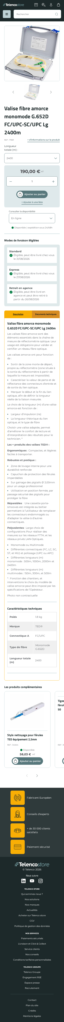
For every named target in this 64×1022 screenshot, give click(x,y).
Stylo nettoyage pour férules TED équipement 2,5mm (25, 737)
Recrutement (32, 988)
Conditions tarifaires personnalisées (32, 959)
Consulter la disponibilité (22, 211)
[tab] (18, 314)
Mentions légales (32, 1016)
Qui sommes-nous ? (32, 894)
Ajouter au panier (34, 194)
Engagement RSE (32, 977)
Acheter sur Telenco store (32, 915)
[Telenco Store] (13, 5)
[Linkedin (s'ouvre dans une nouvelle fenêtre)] (23, 881)
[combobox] (37, 14)
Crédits (32, 1010)
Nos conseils (32, 954)
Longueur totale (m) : (11, 147)
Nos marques (32, 904)
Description (18, 314)
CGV (32, 920)
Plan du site (32, 1005)
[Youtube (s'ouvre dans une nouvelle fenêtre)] (32, 881)
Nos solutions (32, 899)
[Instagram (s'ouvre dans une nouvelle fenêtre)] (40, 881)
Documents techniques (46, 314)
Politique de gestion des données (32, 926)
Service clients (32, 949)
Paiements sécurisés (32, 938)
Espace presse (32, 982)
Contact (32, 1000)
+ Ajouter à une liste (32, 202)
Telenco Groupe (32, 972)
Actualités (32, 910)
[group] (32, 92)
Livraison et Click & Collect (32, 943)
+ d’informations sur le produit (43, 140)
